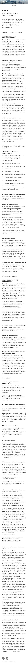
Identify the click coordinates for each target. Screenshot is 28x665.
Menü (14, 5)
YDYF (4, 2)
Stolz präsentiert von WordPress (8, 661)
